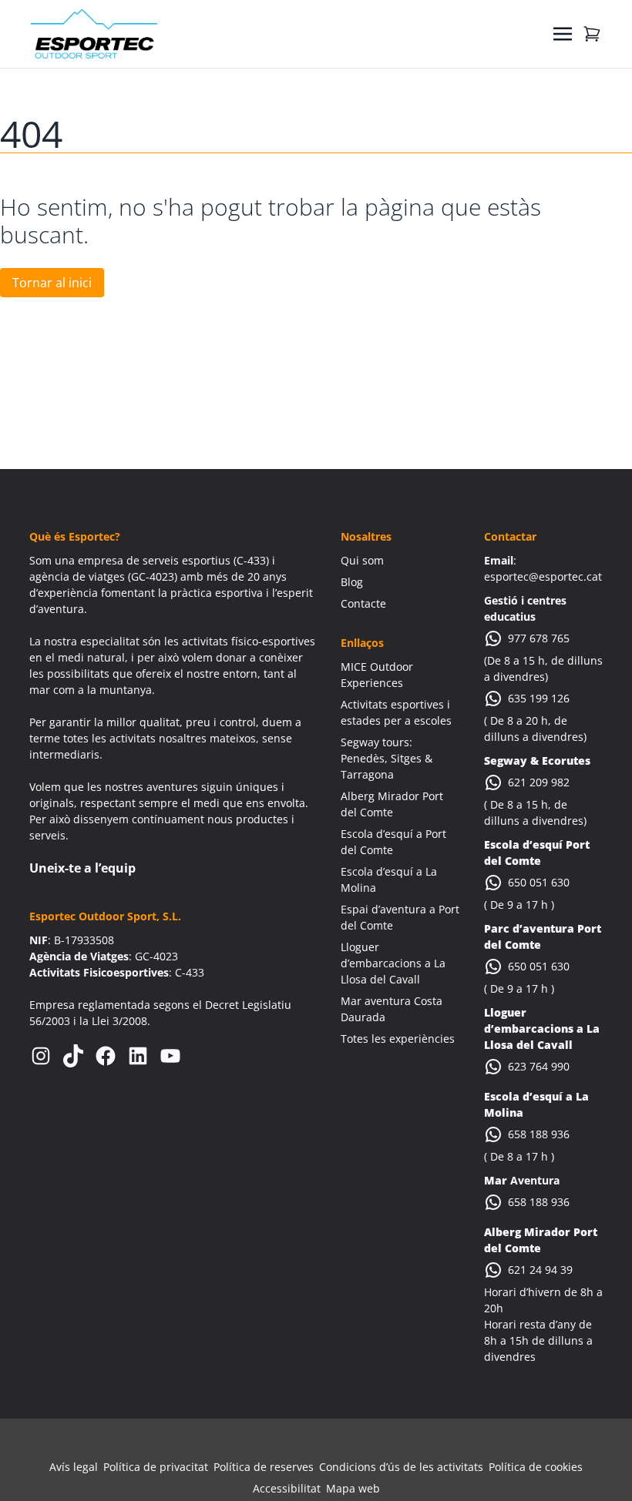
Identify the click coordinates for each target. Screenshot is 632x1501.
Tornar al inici (52, 282)
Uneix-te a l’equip (82, 867)
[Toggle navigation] (562, 34)
